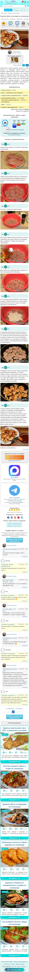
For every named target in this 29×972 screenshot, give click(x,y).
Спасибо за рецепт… (8, 624)
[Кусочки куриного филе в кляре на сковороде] (14, 779)
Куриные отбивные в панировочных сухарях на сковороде (14, 885)
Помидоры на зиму (19, 10)
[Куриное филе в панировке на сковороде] (14, 817)
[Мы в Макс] (14, 470)
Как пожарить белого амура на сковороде (14, 922)
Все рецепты (8, 10)
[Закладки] (25, 1)
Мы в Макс (14, 477)
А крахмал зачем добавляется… (7, 565)
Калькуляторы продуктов (20, 961)
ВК (13, 966)
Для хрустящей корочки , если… (8, 581)
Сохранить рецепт (16, 969)
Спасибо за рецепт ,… (9, 595)
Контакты (6, 964)
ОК (15, 966)
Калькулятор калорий (7, 961)
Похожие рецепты (5, 19)
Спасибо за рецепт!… (8, 653)
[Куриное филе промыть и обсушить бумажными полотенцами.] (14, 160)
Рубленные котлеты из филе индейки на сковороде (14, 843)
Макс (18, 966)
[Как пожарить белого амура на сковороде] (14, 935)
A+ (27, 65)
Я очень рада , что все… (9, 610)
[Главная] (11, 2)
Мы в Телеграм (14, 497)
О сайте (12, 964)
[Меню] (1, 2)
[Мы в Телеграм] (14, 490)
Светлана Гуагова (11, 545)
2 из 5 (12, 510)
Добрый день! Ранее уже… (10, 670)
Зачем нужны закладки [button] (14, 460)
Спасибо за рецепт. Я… (9, 695)
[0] (18, 25)
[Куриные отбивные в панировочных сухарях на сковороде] (14, 898)
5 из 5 (19, 510)
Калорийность (20, 19)
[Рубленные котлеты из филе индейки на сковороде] (14, 857)
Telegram (23, 966)
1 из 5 (10, 510)
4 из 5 (17, 510)
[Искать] (25, 6)
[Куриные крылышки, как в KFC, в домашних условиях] (14, 741)
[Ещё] (26, 10)
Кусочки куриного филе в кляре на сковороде (14, 767)
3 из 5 (14, 510)
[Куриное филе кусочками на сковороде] (14, 39)
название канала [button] (14, 501)
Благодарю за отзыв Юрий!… (10, 639)
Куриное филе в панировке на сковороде (14, 805)
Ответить (24, 556)
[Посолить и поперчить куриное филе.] (14, 220)
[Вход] (27, 1)
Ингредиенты (13, 19)
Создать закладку (16, 457)
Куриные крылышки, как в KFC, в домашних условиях (14, 729)
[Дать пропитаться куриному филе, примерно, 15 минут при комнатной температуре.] (14, 283)
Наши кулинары (20, 964)
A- (23, 65)
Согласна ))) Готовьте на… (10, 550)
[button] (23, 25)
